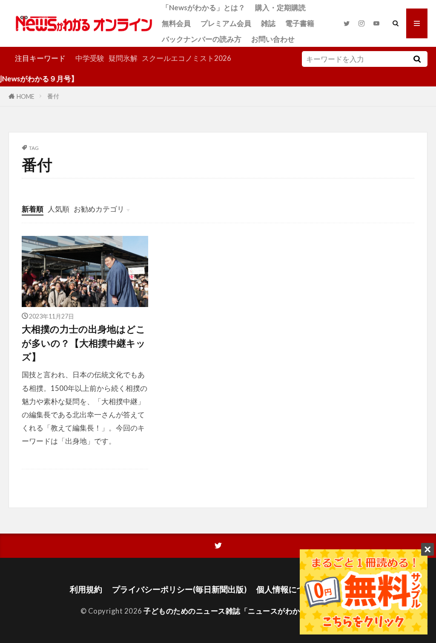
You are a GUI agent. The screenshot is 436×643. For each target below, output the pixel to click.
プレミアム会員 (226, 23)
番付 (53, 96)
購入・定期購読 (280, 7)
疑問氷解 (123, 58)
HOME (25, 96)
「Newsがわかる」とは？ (203, 7)
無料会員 (176, 23)
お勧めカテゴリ (99, 208)
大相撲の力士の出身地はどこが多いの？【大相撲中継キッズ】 (84, 343)
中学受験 (89, 58)
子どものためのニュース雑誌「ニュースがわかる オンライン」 (248, 610)
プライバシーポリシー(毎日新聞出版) (179, 589)
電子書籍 (299, 23)
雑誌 (268, 23)
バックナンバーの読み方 (201, 38)
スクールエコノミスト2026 (186, 58)
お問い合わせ (273, 38)
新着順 (32, 208)
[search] (417, 59)
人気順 (58, 208)
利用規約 (86, 589)
